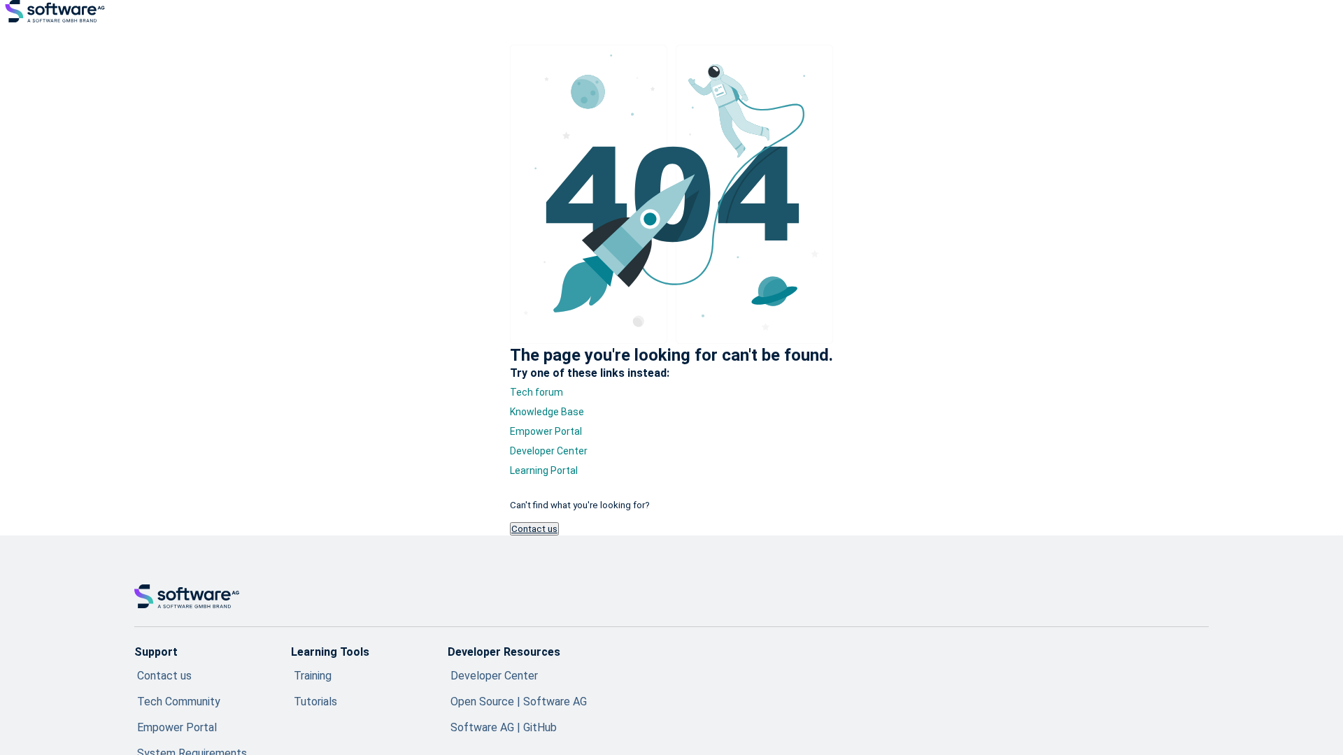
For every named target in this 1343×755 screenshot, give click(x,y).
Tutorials (315, 701)
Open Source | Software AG (518, 701)
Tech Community (178, 701)
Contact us (534, 529)
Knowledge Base (547, 411)
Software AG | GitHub (503, 727)
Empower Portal (546, 431)
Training (313, 675)
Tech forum (536, 392)
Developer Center (549, 450)
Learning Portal (544, 470)
